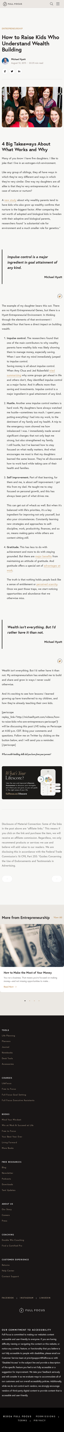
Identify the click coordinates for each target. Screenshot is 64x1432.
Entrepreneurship (12, 28)
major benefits (43, 556)
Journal (5, 1047)
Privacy (40, 1420)
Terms (22, 1420)
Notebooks (7, 1052)
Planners (6, 1041)
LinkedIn (45, 1298)
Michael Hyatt (18, 59)
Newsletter (7, 1173)
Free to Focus (9, 1089)
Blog (4, 1167)
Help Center (8, 1270)
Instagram (26, 1298)
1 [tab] (25, 1000)
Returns (6, 1265)
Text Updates (9, 1190)
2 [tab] (29, 1000)
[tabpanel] (32, 958)
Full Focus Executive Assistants (18, 1100)
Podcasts (6, 1178)
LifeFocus (6, 1083)
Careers (6, 1215)
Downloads (7, 1184)
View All (58, 917)
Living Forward (9, 1142)
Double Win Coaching (13, 1240)
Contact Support (10, 1276)
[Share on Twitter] (12, 71)
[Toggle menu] (58, 4)
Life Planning (8, 1035)
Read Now (9, 986)
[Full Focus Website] (32, 1310)
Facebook (8, 1298)
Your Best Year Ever (12, 1136)
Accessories (8, 1064)
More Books (8, 1148)
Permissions (46, 1416)
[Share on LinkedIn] (19, 71)
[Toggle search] (51, 4)
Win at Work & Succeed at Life (18, 1125)
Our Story (7, 1209)
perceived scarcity (47, 584)
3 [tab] (34, 1000)
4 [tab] (39, 1000)
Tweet (59, 296)
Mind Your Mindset (11, 1119)
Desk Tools (7, 1058)
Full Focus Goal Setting (14, 1094)
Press (4, 1220)
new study (10, 200)
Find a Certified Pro (12, 1245)
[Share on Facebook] (5, 71)
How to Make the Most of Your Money (28, 972)
